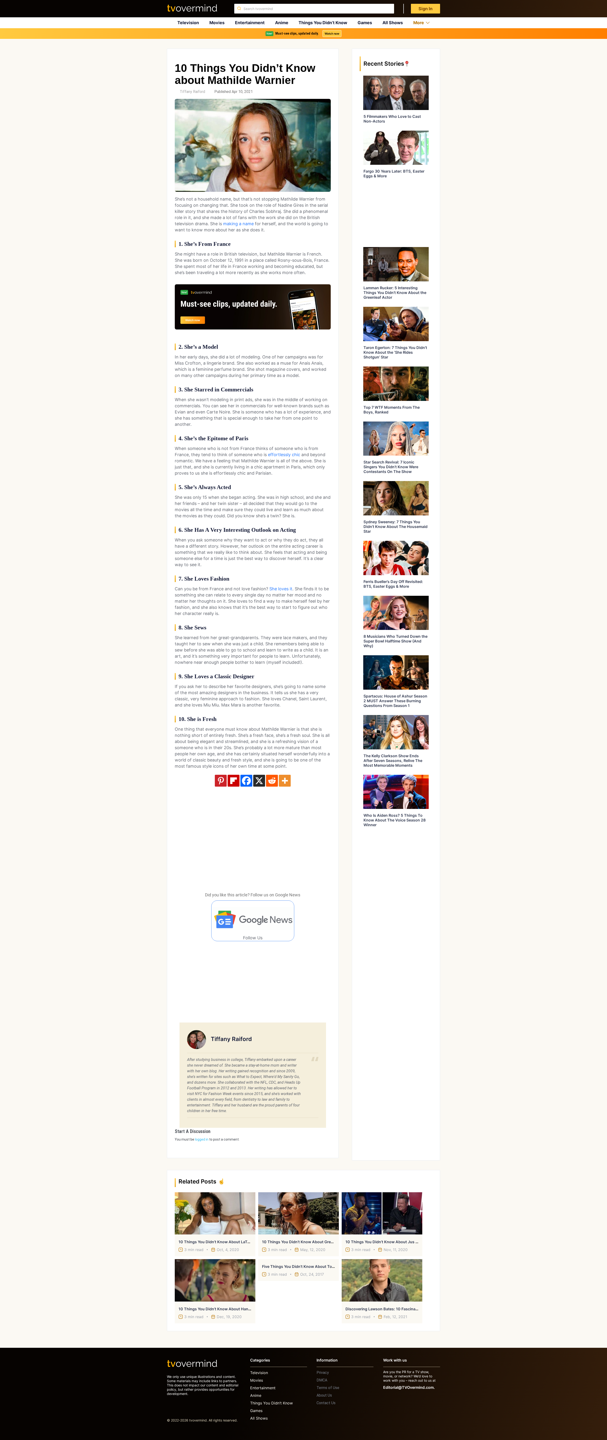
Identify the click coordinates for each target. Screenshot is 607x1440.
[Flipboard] (233, 781)
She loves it (280, 588)
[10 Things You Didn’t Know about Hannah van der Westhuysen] (215, 1280)
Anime (281, 22)
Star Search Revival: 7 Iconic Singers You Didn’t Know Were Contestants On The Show (390, 467)
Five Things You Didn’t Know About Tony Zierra (305, 1266)
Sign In (425, 8)
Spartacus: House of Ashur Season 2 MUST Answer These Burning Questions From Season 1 (395, 701)
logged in (201, 1139)
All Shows (392, 22)
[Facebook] (246, 781)
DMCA (322, 1380)
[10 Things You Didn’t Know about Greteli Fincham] (298, 1213)
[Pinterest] (221, 781)
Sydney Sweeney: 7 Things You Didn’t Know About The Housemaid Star (395, 526)
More (418, 22)
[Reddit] (272, 781)
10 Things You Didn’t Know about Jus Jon (383, 1241)
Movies (217, 22)
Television (188, 22)
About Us (324, 1395)
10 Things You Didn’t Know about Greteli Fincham (307, 1241)
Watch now (332, 33)
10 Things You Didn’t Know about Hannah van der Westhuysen (236, 1309)
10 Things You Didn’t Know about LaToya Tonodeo (225, 1241)
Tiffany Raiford (192, 91)
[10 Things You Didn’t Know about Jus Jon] (382, 1213)
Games (365, 22)
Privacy (323, 1372)
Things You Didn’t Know (323, 22)
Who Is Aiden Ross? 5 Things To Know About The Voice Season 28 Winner (394, 820)
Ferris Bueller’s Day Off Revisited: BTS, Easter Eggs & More (393, 584)
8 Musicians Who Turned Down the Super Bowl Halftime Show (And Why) (395, 641)
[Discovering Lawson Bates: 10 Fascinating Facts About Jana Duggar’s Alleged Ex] (382, 1280)
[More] (285, 781)
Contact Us (326, 1403)
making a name (238, 223)
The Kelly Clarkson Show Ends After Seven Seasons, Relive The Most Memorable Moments (392, 760)
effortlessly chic (284, 454)
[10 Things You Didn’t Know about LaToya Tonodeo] (215, 1213)
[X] (259, 781)
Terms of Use (328, 1387)
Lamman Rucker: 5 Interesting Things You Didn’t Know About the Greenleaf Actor (394, 292)
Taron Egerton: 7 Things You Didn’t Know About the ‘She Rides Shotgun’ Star (395, 352)
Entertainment (250, 22)
